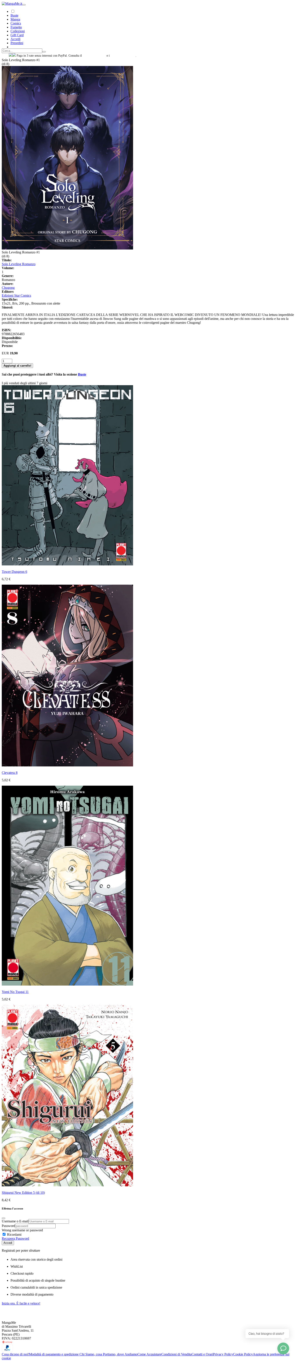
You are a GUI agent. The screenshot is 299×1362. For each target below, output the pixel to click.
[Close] (3, 1218)
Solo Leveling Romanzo (18, 264)
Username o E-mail (15, 1221)
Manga (15, 19)
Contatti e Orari (202, 1354)
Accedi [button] (15, 39)
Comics (16, 23)
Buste (14, 15)
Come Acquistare (149, 1354)
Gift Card (17, 35)
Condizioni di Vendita (176, 1354)
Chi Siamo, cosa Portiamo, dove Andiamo (108, 1354)
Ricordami (13, 1234)
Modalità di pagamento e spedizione (54, 1354)
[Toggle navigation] (24, 4)
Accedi (8, 1242)
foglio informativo (94, 55)
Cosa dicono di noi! (15, 1354)
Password (8, 1226)
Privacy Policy (223, 1354)
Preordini (17, 43)
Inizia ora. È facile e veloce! (21, 1303)
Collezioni (18, 31)
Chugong (8, 287)
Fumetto (16, 27)
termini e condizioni (123, 55)
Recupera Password (15, 1238)
